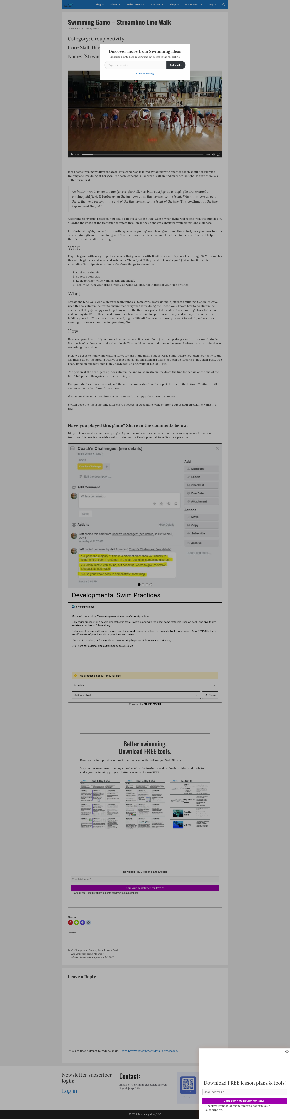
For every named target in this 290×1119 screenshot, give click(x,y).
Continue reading (145, 73)
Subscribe (176, 64)
